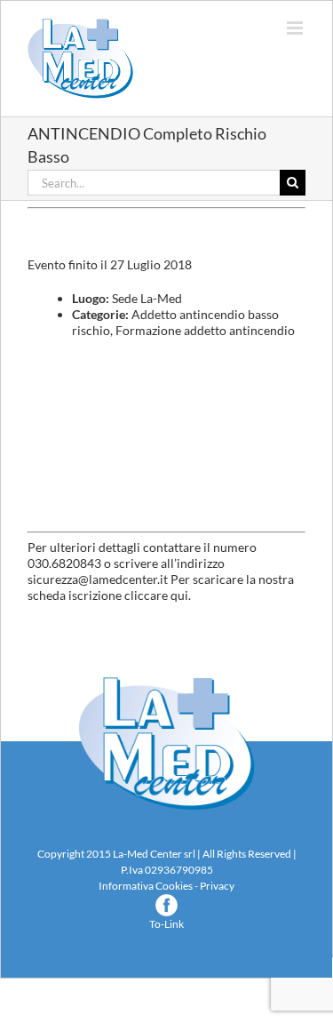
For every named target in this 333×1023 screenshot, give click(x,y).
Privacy (217, 885)
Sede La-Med (147, 298)
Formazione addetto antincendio (205, 330)
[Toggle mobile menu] (296, 28)
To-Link (166, 924)
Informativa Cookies (146, 885)
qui (179, 595)
